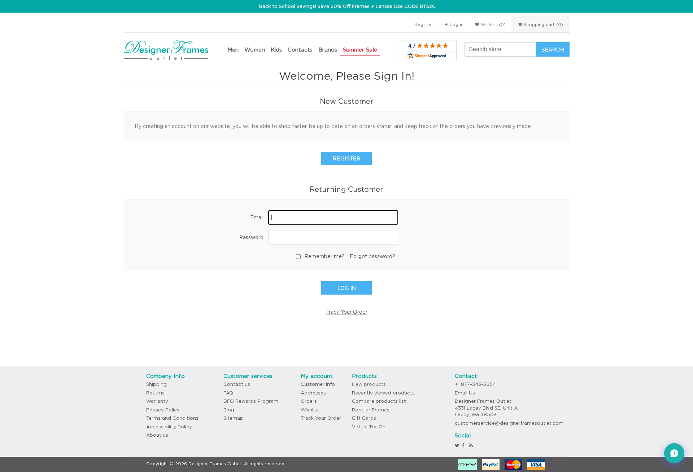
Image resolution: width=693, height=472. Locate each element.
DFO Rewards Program (250, 401)
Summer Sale (360, 50)
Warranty (157, 401)
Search (552, 50)
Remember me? (324, 256)
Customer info (318, 384)
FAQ (228, 393)
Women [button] (254, 50)
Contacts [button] (300, 50)
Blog (228, 410)
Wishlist (310, 410)
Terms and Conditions (172, 418)
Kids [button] (276, 50)
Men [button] (233, 50)
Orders (309, 401)
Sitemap (233, 418)
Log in (455, 24)
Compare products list (379, 401)
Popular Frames (370, 410)
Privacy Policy (163, 410)
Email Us (465, 393)
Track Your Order (346, 312)
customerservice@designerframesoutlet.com (509, 423)
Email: (257, 217)
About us (157, 435)
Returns (155, 393)
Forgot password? (372, 256)
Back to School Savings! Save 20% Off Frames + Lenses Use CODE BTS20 (347, 6)
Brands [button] (327, 50)
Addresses (313, 393)
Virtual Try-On (368, 426)
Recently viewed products (383, 393)
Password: (252, 237)
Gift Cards (364, 418)
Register (423, 24)
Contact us (236, 384)
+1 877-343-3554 (475, 384)
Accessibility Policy (169, 426)
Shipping (156, 384)
